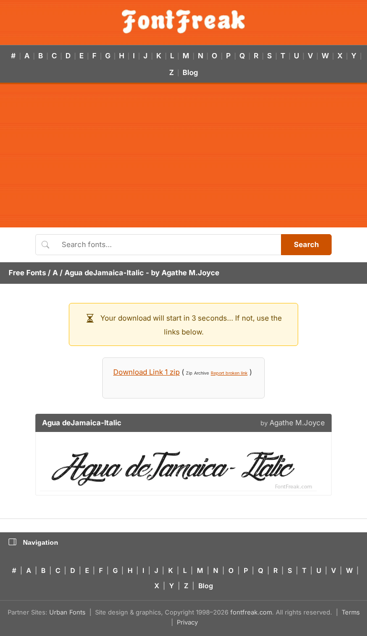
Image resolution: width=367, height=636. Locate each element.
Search (306, 244)
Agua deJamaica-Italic (104, 272)
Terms (351, 612)
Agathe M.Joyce (190, 272)
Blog (190, 72)
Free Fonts (27, 272)
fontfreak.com (251, 612)
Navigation (40, 542)
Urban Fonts (67, 612)
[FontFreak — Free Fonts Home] (183, 21)
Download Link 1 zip (146, 372)
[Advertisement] (183, 156)
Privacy (187, 622)
